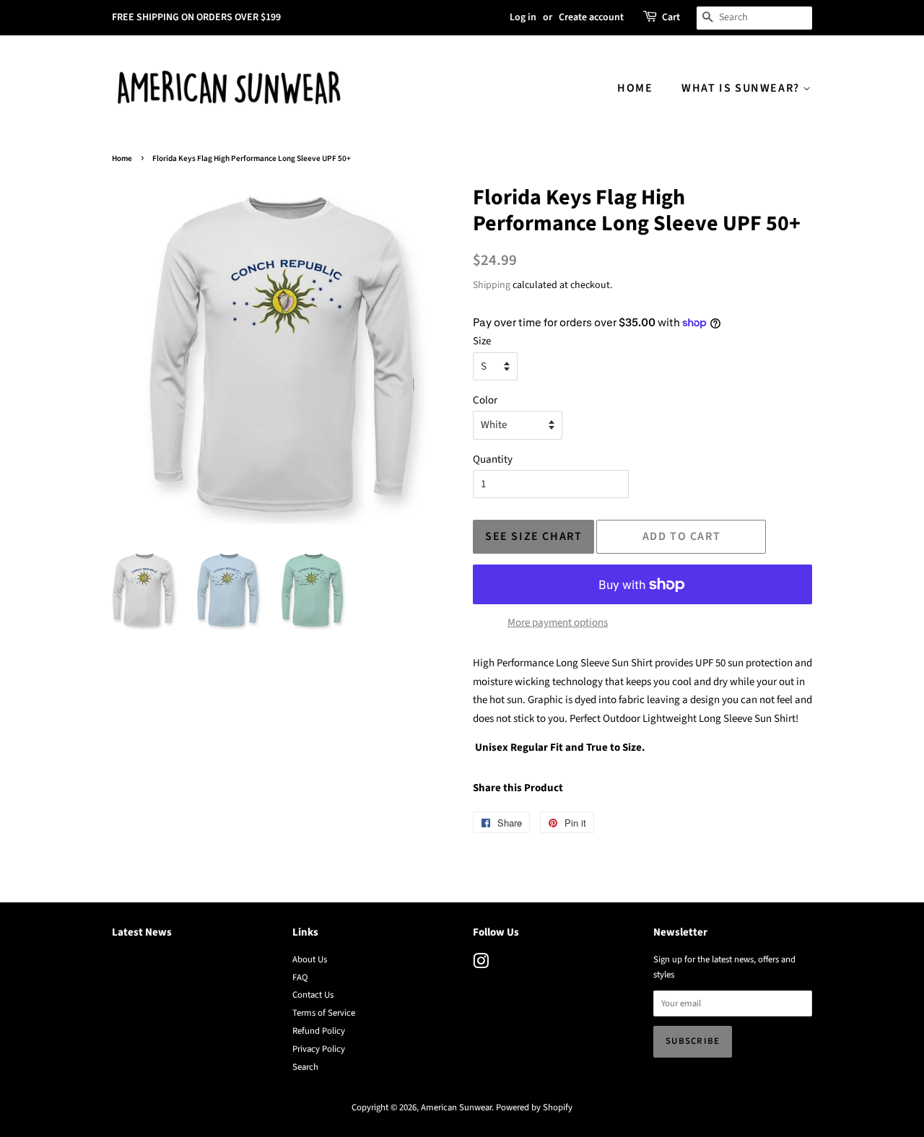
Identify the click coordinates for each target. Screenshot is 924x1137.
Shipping (491, 285)
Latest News (142, 932)
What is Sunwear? (742, 88)
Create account (591, 17)
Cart (671, 17)
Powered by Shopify (534, 1107)
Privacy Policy (318, 1048)
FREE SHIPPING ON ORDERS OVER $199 (196, 17)
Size (482, 341)
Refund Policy (318, 1030)
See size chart (533, 536)
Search (305, 1066)
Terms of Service (323, 1012)
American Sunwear (456, 1107)
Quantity (493, 459)
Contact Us (313, 994)
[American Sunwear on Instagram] (481, 964)
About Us (309, 959)
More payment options (557, 622)
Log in (523, 17)
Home (635, 88)
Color (485, 400)
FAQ (300, 977)
